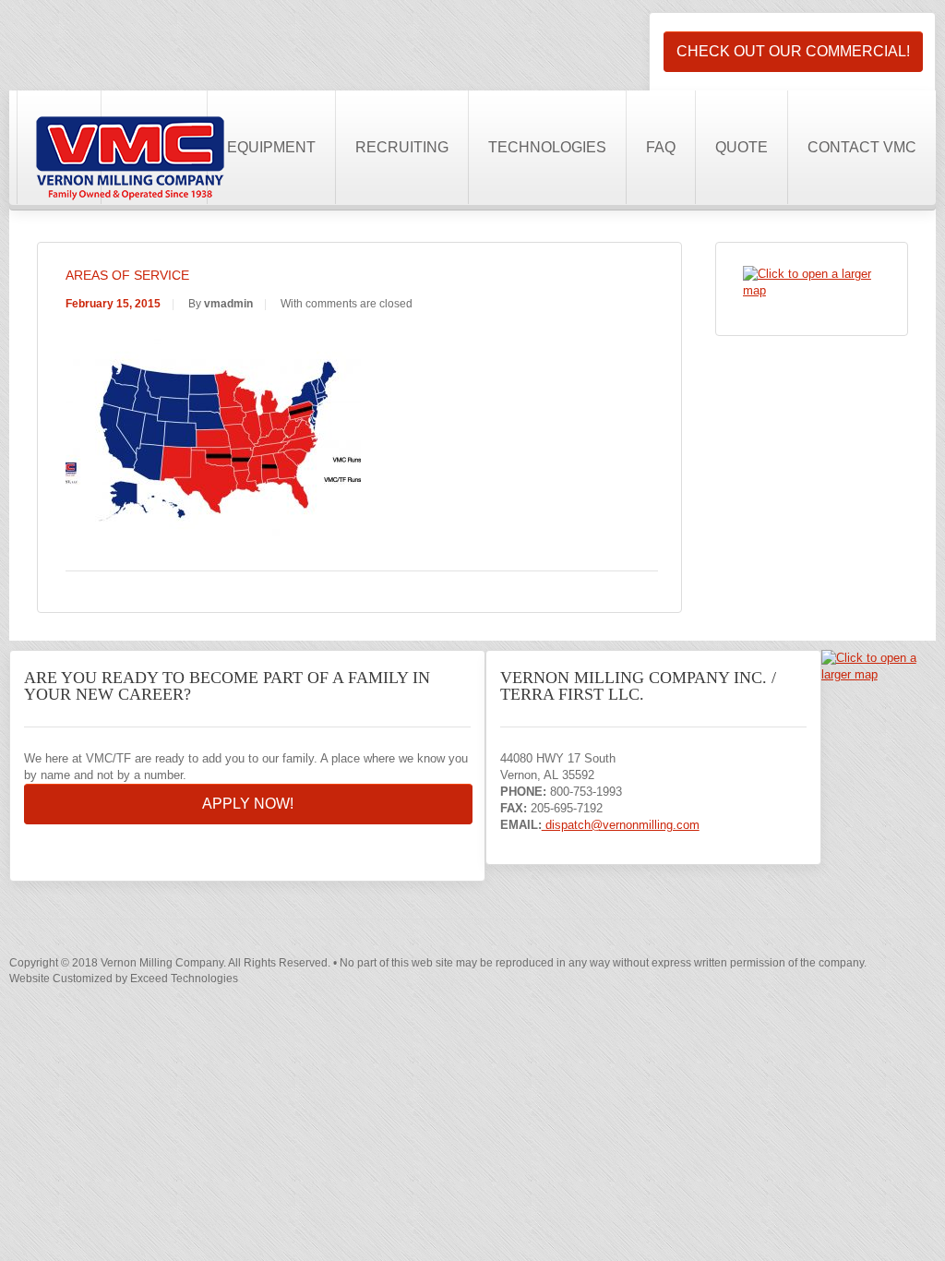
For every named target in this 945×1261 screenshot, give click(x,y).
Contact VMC (861, 147)
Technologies (547, 147)
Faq (661, 147)
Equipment (271, 147)
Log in (643, 24)
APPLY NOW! (247, 803)
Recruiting (402, 147)
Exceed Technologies (184, 978)
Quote (741, 147)
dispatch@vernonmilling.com (621, 825)
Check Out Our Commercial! (793, 51)
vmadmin (228, 303)
